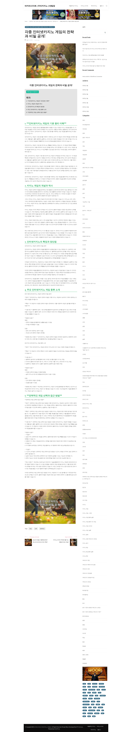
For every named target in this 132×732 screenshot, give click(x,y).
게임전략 (84, 154)
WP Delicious (79, 727)
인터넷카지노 (86, 704)
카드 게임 (84, 500)
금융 (83, 189)
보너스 (84, 266)
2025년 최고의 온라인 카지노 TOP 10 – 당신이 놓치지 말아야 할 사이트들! (94, 60)
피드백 (84, 633)
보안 (83, 274)
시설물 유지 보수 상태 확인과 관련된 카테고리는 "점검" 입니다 (94, 349)
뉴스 (83, 214)
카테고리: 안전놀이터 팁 (88, 577)
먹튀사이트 (102, 686)
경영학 (84, 159)
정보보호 (84, 496)
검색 (83, 27)
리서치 (84, 244)
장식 (83, 455)
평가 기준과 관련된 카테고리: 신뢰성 (91, 607)
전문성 (84, 707)
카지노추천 (85, 556)
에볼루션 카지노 (73, 6)
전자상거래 (85, 483)
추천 (90, 707)
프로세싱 (84, 629)
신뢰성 (84, 354)
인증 (83, 442)
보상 (83, 270)
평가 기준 (90, 713)
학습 (83, 637)
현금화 (84, 646)
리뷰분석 (84, 240)
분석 (83, 287)
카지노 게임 (85, 508)
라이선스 (95, 683)
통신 (83, 599)
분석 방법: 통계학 (86, 292)
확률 (94, 716)
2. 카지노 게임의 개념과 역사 (34, 104)
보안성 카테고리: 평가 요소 (89, 283)
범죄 (83, 262)
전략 (83, 468)
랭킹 (83, 232)
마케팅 (84, 249)
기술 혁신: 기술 (86, 202)
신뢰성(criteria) (86, 358)
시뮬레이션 (85, 343)
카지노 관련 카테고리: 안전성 (89, 539)
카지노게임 (85, 547)
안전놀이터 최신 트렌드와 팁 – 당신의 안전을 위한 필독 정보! (94, 43)
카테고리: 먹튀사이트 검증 (88, 564)
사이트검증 (85, 313)
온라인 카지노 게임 (87, 403)
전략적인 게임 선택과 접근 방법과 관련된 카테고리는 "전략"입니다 (40, 27)
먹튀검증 (95, 686)
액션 (83, 382)
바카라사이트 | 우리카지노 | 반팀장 (40, 6)
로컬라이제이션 (86, 236)
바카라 (84, 689)
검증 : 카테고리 (86, 137)
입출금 (98, 704)
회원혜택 (84, 663)
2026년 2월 (85, 85)
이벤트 (84, 433)
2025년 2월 (85, 98)
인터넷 (84, 446)
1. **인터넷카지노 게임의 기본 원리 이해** (37, 101)
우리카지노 (94, 6)
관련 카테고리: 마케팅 (87, 167)
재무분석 (84, 463)
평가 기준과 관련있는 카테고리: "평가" (91, 611)
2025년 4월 (85, 94)
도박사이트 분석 (86, 227)
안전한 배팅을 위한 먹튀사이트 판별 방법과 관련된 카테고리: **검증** (94, 377)
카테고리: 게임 (86, 560)
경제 (83, 163)
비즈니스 (84, 305)
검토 (83, 141)
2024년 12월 (85, 107)
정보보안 (84, 491)
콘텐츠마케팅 (85, 586)
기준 (83, 206)
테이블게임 (85, 594)
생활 (83, 317)
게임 (30, 528)
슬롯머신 (85, 695)
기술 (83, 197)
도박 (83, 223)
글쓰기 (84, 184)
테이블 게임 (85, 590)
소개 (99, 692)
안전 (83, 367)
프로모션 (97, 713)
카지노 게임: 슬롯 (86, 530)
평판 (83, 620)
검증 (83, 133)
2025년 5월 (85, 89)
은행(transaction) (86, 429)
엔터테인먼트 (85, 386)
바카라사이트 (91, 689)
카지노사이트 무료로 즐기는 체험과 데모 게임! (93, 65)
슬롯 (83, 339)
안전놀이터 (102, 695)
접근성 (84, 487)
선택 (36, 528)
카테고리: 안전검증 (87, 573)
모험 (83, 253)
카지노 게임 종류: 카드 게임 (89, 521)
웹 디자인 (84, 416)
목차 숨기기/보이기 (32, 92)
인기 (98, 701)
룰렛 (84, 686)
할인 (83, 642)
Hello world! (85, 76)
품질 (83, 624)
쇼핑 (83, 335)
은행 (83, 425)
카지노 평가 (85, 543)
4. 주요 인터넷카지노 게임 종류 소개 (36, 109)
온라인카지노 (85, 408)
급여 (83, 193)
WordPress (57, 729)
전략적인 (42, 528)
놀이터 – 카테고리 (86, 210)
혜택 (83, 650)
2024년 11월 (85, 111)
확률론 (84, 659)
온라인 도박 (85, 399)
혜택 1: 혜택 (85, 654)
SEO (83, 120)
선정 (83, 322)
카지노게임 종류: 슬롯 (87, 551)
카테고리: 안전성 (86, 581)
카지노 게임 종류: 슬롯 (88, 517)
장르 (83, 450)
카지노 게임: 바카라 (87, 526)
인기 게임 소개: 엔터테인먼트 (89, 438)
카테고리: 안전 (86, 569)
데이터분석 (85, 219)
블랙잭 (94, 692)
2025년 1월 (85, 102)
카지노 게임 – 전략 (87, 513)
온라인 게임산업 (86, 395)
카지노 (84, 504)
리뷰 (89, 686)
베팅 (98, 689)
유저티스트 (85, 420)
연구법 (84, 390)
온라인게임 (97, 698)
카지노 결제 (85, 534)
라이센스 (101, 683)
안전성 (84, 698)
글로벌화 (84, 180)
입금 (93, 704)
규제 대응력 (85, 176)
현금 (84, 716)
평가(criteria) (85, 616)
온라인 (90, 698)
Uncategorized (86, 124)
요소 (83, 412)
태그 (98, 710)
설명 (83, 326)
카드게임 (100, 707)
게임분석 (84, 150)
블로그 (102, 6)
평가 (83, 603)
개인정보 (84, 129)
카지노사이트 (84, 6)
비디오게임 (85, 300)
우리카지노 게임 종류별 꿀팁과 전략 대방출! (93, 55)
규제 (83, 171)
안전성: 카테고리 (86, 371)
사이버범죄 (85, 309)
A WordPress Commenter (96, 76)
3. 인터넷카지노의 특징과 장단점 (35, 106)
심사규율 (84, 362)
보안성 (84, 279)
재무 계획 (84, 459)
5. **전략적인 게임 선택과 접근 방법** (36, 112)
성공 (83, 330)
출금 (95, 707)
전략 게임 (84, 472)
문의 (83, 257)
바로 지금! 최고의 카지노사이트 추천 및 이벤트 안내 (94, 50)
